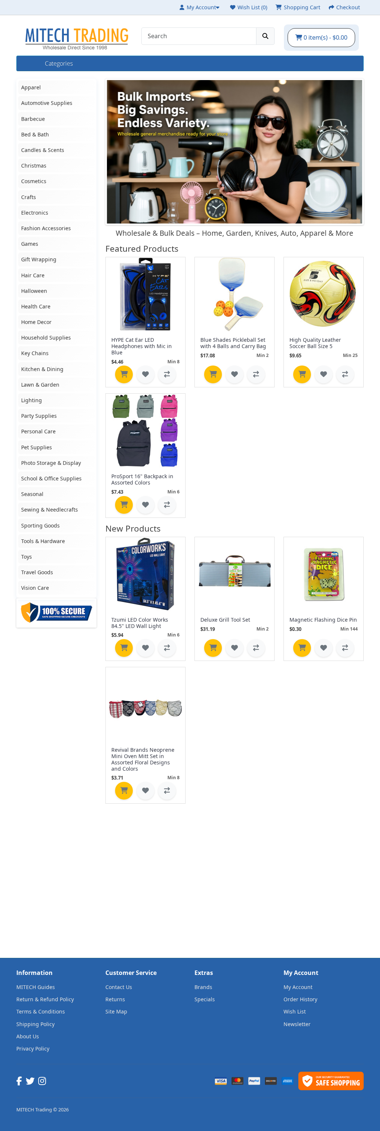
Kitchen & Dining (42, 369)
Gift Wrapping (38, 259)
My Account (298, 987)
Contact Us (118, 987)
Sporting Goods (40, 525)
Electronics (34, 212)
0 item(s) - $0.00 (324, 37)
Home (30, 63)
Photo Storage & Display (51, 462)
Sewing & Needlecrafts (49, 509)
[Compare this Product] (167, 374)
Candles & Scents (42, 149)
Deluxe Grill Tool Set (225, 619)
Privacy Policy (32, 1048)
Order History (300, 999)
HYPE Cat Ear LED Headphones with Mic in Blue (141, 346)
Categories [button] (59, 63)
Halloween (34, 290)
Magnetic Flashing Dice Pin (323, 619)
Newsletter (297, 1024)
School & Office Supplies (51, 478)
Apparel (31, 87)
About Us (27, 1036)
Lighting (31, 400)
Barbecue (33, 118)
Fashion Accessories (46, 228)
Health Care (35, 306)
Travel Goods (37, 572)
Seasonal (32, 493)
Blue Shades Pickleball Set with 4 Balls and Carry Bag (233, 343)
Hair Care (33, 275)
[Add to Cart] (124, 374)
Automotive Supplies (46, 102)
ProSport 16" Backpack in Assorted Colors (142, 479)
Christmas (33, 165)
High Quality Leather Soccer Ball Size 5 (315, 343)
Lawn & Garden (40, 384)
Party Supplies (39, 415)
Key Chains (35, 353)
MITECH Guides (35, 987)
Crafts (28, 197)
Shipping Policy (35, 1024)
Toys (26, 556)
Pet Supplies (36, 447)
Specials (204, 999)
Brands (203, 987)
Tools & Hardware (43, 541)
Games (29, 243)
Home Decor (36, 321)
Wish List (295, 1011)
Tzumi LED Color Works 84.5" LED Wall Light (139, 622)
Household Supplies (46, 337)
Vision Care (35, 587)
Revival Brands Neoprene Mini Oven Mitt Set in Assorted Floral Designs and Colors (142, 759)
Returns (115, 999)
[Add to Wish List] (145, 374)
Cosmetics (33, 181)
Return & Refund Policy (45, 999)
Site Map (116, 1011)
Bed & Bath (35, 134)
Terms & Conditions (40, 1011)
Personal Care (38, 431)
